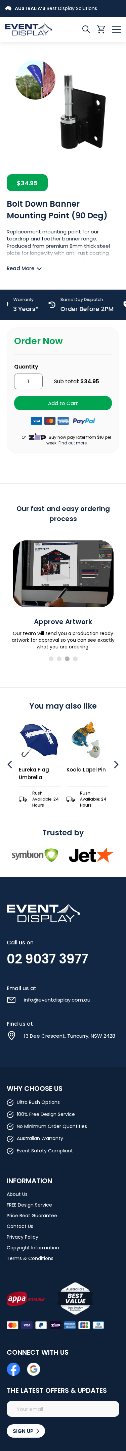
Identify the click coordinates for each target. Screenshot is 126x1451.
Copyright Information (33, 1247)
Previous (10, 764)
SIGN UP (24, 1431)
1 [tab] (51, 658)
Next (115, 764)
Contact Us (20, 1226)
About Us (17, 1194)
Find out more (72, 443)
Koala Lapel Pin (86, 769)
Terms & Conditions (30, 1258)
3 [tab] (67, 658)
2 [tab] (59, 658)
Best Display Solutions (56, 8)
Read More (20, 268)
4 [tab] (75, 658)
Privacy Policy (22, 1237)
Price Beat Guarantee (32, 1215)
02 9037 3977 (47, 959)
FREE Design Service (29, 1205)
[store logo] (34, 29)
